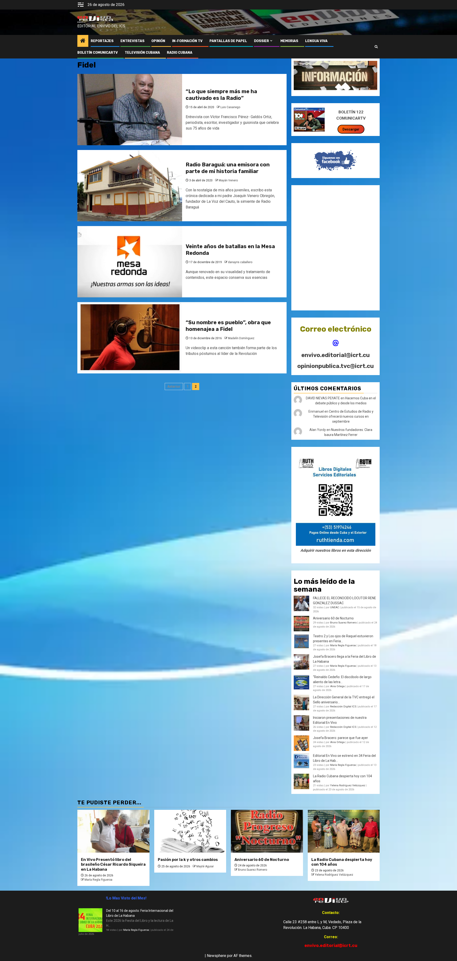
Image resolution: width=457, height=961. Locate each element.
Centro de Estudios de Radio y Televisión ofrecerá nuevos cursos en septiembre (343, 416)
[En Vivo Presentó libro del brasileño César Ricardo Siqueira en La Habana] (113, 831)
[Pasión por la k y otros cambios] (190, 831)
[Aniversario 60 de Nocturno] (267, 831)
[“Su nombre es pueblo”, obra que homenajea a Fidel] (129, 337)
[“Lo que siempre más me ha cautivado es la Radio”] (129, 109)
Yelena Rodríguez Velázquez (347, 785)
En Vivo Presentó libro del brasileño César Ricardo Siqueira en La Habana (113, 864)
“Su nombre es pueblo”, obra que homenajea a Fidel (228, 326)
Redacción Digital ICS (343, 706)
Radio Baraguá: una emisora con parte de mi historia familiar (228, 168)
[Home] (82, 41)
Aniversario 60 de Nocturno (333, 618)
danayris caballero (240, 262)
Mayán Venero (228, 180)
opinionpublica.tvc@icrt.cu (335, 366)
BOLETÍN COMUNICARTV (97, 53)
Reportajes (102, 41)
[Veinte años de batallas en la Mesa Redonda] (129, 261)
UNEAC (334, 607)
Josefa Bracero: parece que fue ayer (340, 738)
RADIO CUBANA (179, 53)
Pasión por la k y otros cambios (188, 859)
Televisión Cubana (142, 53)
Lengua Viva (316, 41)
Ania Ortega (337, 686)
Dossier (261, 41)
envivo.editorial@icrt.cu (335, 355)
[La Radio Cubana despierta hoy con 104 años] (344, 831)
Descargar (351, 129)
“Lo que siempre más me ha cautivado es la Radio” (221, 94)
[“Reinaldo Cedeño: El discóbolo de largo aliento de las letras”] (301, 682)
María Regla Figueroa (343, 645)
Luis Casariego (230, 107)
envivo (80, 22)
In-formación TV (187, 41)
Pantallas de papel (228, 41)
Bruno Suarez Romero (343, 622)
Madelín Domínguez (241, 338)
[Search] (376, 46)
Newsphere (216, 955)
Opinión (158, 41)
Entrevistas (132, 41)
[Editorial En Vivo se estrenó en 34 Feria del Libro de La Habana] (301, 761)
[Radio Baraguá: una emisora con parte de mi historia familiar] (129, 185)
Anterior (173, 386)
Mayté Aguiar (205, 866)
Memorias (289, 41)
